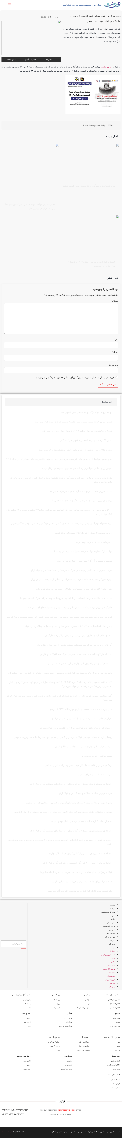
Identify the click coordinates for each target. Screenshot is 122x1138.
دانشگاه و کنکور (84, 1042)
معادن (113, 919)
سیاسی (112, 905)
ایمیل (115, 352)
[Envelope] (110, 1113)
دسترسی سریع (23, 1056)
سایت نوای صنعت (112, 994)
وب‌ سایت (113, 365)
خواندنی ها (68, 1065)
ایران (58, 1004)
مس (28, 1026)
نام (116, 339)
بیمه (118, 1046)
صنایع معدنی (111, 923)
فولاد (28, 1018)
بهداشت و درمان (84, 1046)
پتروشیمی (26, 1000)
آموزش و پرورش (83, 1050)
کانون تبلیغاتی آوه (7, 1131)
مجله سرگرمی (66, 1069)
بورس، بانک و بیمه (109, 926)
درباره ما (112, 940)
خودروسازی (115, 1018)
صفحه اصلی (115, 1080)
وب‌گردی (68, 1056)
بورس (117, 1050)
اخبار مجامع (115, 1061)
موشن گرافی (55, 1046)
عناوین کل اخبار (114, 1000)
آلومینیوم (27, 1022)
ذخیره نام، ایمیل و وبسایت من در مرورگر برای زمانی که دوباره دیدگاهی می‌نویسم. (75, 377)
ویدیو (58, 1050)
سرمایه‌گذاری (115, 1026)
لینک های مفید (114, 1074)
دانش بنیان (85, 1037)
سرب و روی (67, 1018)
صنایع (113, 915)
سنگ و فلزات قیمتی (64, 1026)
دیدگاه (114, 301)
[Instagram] (114, 1113)
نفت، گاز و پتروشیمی (108, 912)
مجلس (87, 1000)
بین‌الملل (112, 908)
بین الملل (56, 994)
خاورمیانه (56, 1008)
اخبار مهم (27, 1061)
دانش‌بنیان (112, 930)
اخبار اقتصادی (115, 1004)
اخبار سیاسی (115, 1008)
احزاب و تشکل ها (83, 1008)
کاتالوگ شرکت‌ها (53, 1042)
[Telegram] (119, 1113)
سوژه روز (26, 1069)
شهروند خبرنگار (110, 937)
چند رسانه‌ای (111, 933)
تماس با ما (111, 944)
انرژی (118, 1022)
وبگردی (69, 1061)
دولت (88, 1004)
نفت (28, 1008)
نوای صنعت (106, 67)
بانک (118, 1042)
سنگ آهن (68, 1022)
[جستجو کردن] (23, 949)
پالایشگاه (27, 1004)
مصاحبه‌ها (116, 1069)
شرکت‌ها (116, 1056)
